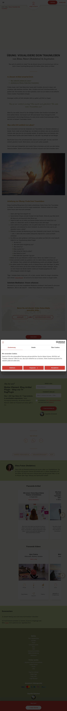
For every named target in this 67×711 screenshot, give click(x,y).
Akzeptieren (54, 367)
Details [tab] (33, 347)
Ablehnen (12, 367)
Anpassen (32, 367)
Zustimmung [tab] (12, 347)
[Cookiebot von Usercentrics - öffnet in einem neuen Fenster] (57, 342)
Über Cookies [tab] (55, 347)
